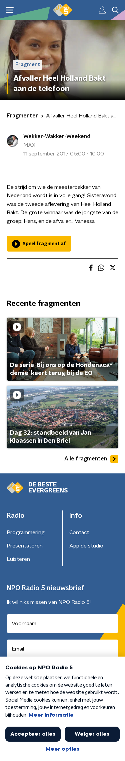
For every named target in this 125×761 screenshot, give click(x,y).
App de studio (86, 545)
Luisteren (18, 559)
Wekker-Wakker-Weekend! (57, 136)
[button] (9, 10)
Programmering (26, 532)
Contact (79, 532)
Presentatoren (25, 545)
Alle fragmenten (85, 458)
